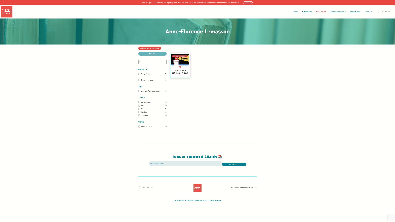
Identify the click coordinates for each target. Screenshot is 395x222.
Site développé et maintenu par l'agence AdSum (190, 200)
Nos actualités (355, 12)
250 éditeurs (307, 12)
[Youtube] (389, 11)
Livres (295, 12)
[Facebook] (382, 11)
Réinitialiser (152, 54)
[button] (377, 11)
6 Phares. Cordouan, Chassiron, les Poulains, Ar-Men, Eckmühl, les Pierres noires (180, 73)
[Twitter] (386, 11)
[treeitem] (152, 91)
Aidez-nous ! (321, 12)
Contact (369, 12)
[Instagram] (392, 11)
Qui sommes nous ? (338, 12)
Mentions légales (215, 200)
